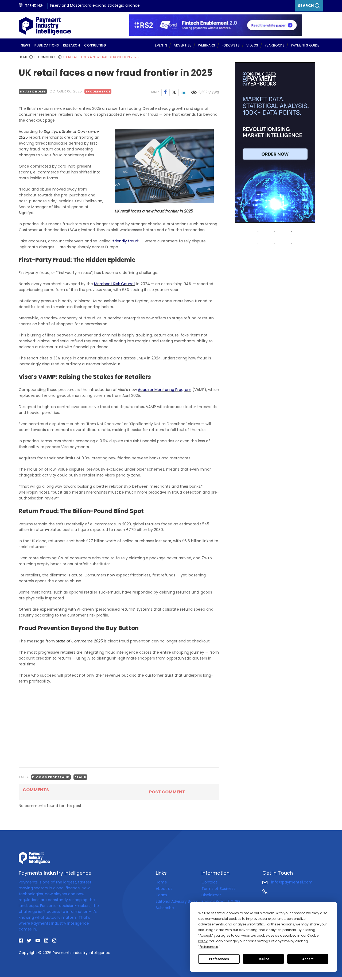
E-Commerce (98, 91)
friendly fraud (125, 241)
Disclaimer (211, 895)
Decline (263, 959)
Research (71, 45)
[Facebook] (166, 92)
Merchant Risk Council (114, 283)
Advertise (183, 45)
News (25, 45)
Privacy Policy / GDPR (220, 901)
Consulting (95, 45)
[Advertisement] (119, 725)
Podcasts (231, 45)
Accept (307, 959)
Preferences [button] (209, 946)
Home (161, 882)
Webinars (206, 45)
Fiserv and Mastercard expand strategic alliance (95, 5)
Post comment (167, 792)
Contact (209, 882)
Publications (46, 45)
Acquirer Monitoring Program (164, 389)
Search (306, 5)
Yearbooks (275, 45)
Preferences (219, 959)
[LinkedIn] (183, 92)
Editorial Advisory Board (177, 901)
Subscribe (165, 907)
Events (161, 45)
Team (161, 895)
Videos (252, 45)
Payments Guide (305, 45)
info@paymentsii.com (291, 882)
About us (164, 888)
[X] (174, 92)
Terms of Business (218, 888)
